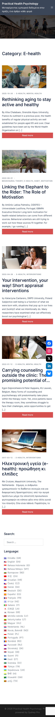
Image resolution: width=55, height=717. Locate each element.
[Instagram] (49, 351)
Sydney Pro (34, 712)
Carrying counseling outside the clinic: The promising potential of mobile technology (24, 378)
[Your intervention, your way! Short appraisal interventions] (24, 257)
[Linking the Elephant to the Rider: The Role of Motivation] (24, 161)
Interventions (34, 274)
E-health (20, 93)
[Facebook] (49, 343)
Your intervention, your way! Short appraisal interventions (25, 285)
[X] (49, 358)
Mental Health (34, 93)
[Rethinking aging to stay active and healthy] (24, 76)
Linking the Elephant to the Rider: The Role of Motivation (25, 192)
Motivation (47, 181)
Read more (27, 135)
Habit (37, 181)
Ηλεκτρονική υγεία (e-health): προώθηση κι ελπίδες (25, 468)
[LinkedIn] (49, 366)
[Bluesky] (49, 373)
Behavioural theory (12, 181)
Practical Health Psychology (20, 3)
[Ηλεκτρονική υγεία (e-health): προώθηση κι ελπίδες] (24, 440)
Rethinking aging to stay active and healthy (26, 102)
